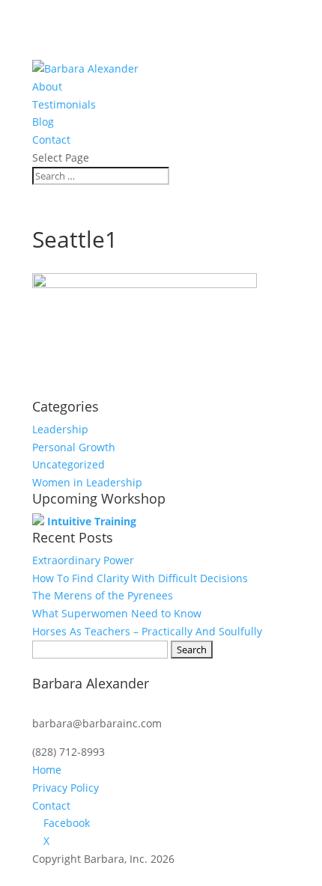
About (47, 86)
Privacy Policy (65, 787)
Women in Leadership (87, 482)
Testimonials (64, 104)
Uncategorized (68, 464)
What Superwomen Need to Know (116, 613)
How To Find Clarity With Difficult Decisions (140, 578)
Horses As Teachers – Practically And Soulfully (147, 631)
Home (46, 770)
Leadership (60, 429)
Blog (43, 121)
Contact (51, 139)
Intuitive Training (91, 521)
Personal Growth (73, 447)
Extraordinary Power (83, 560)
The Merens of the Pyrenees (102, 595)
